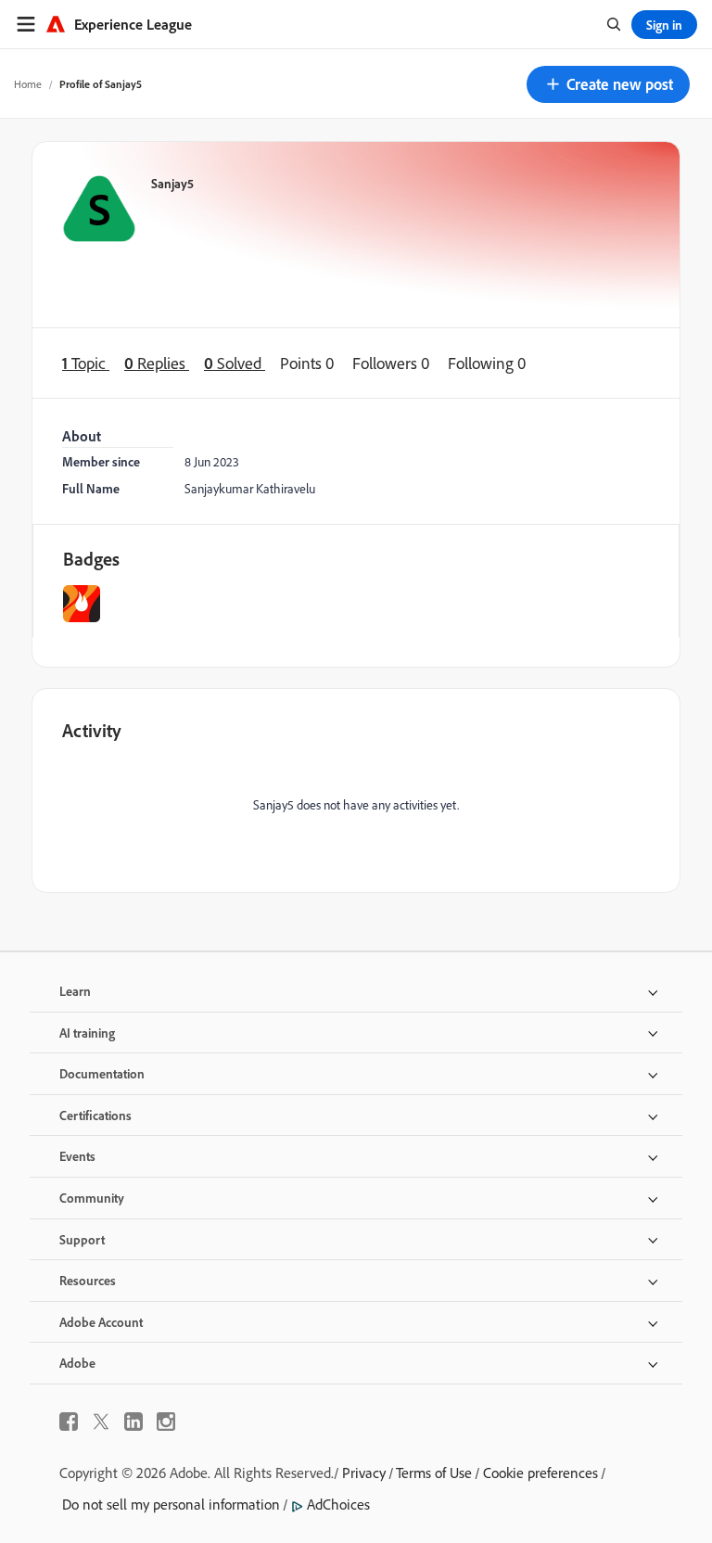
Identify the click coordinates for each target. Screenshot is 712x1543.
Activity (91, 730)
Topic (85, 362)
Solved (234, 362)
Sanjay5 (172, 183)
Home (28, 84)
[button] (608, 84)
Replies (156, 362)
